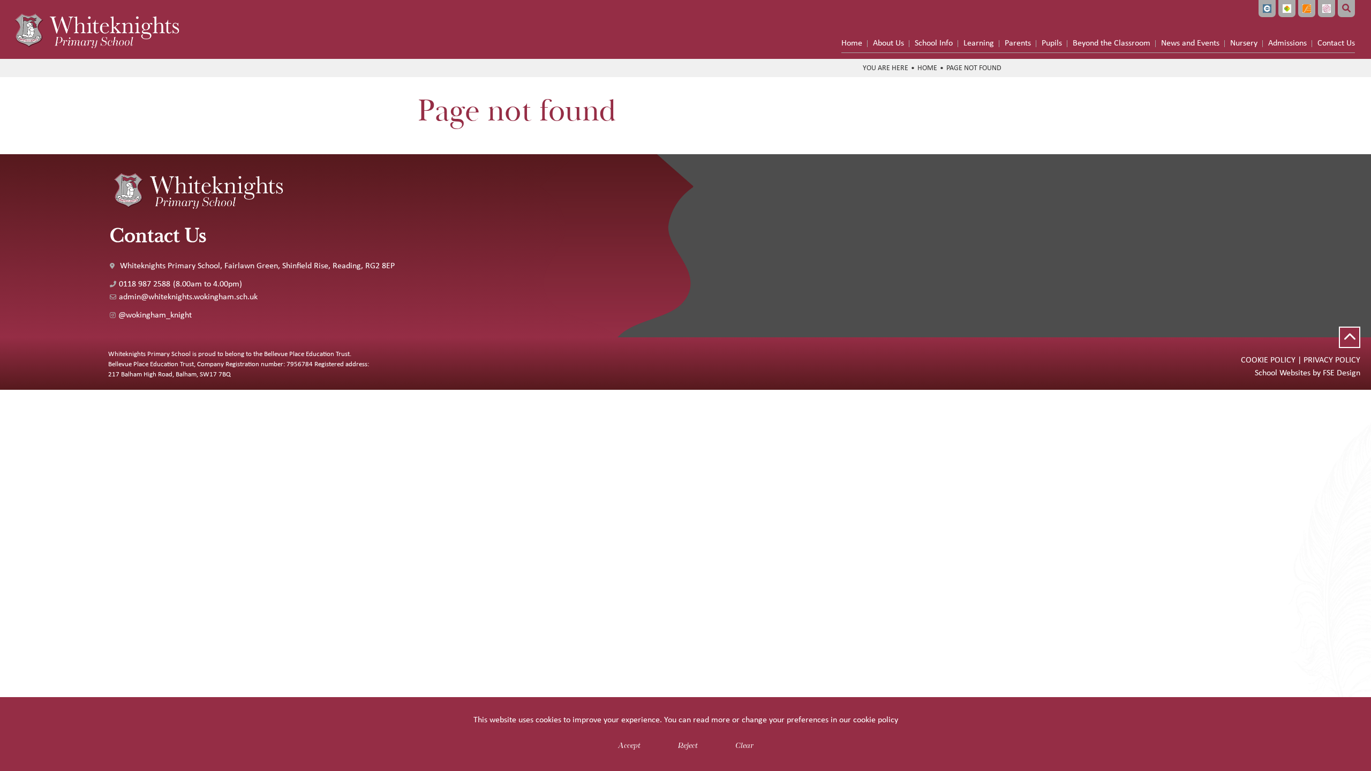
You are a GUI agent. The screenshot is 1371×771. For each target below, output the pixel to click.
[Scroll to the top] (1349, 337)
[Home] (96, 29)
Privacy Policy (1332, 359)
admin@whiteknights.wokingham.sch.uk (188, 296)
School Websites (1282, 372)
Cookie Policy (1268, 359)
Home (927, 67)
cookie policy (875, 719)
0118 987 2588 (144, 283)
